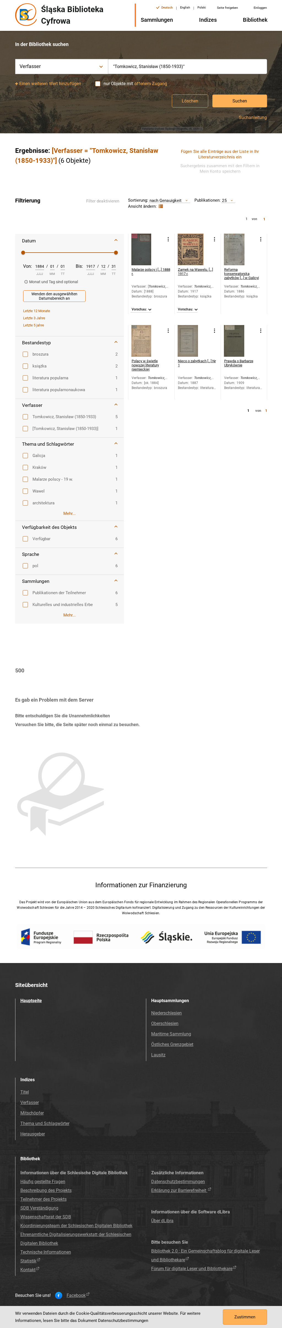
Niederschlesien (166, 1013)
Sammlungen (157, 20)
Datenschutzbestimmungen (178, 1181)
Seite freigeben (227, 8)
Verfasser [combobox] (30, 66)
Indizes (208, 20)
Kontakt (28, 1269)
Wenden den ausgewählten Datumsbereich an (54, 296)
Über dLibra (162, 1220)
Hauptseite (31, 1000)
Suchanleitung (253, 117)
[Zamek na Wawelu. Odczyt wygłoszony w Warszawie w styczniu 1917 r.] (193, 249)
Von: (27, 266)
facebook (76, 1295)
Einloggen (260, 8)
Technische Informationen (45, 1252)
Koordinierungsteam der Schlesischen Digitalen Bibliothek (76, 1225)
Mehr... (69, 513)
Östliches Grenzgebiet (172, 1044)
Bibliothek (255, 20)
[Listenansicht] (160, 206)
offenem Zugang (150, 83)
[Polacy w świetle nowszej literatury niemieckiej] (147, 341)
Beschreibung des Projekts (46, 1190)
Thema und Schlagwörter (44, 1123)
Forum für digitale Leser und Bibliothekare (191, 1268)
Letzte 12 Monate (36, 311)
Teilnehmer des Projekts (43, 1199)
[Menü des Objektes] (168, 239)
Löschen (190, 101)
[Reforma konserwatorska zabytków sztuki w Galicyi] (240, 249)
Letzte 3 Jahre (34, 318)
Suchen (239, 101)
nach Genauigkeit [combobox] (166, 200)
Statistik (28, 1261)
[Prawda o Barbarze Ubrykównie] (240, 341)
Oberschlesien (164, 1023)
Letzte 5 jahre (33, 325)
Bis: (79, 266)
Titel (24, 1092)
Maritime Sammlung (171, 1034)
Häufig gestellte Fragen (42, 1181)
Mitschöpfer (32, 1113)
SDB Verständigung (39, 1208)
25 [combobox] (224, 200)
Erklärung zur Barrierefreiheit (179, 1190)
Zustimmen (244, 1317)
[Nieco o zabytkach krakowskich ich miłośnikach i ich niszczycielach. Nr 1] (193, 341)
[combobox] (187, 66)
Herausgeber (32, 1134)
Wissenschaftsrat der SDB (45, 1216)
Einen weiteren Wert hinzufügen (50, 83)
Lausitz (158, 1054)
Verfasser (29, 1102)
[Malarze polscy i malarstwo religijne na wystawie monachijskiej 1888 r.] (147, 249)
